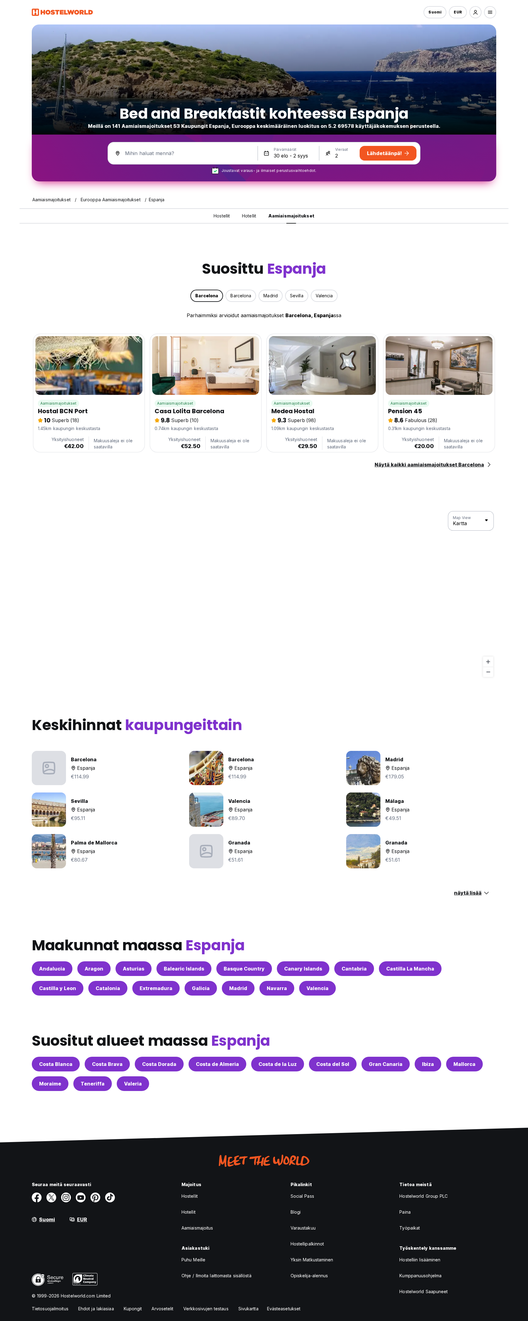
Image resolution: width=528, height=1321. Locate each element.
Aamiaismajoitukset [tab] (291, 215)
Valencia (317, 988)
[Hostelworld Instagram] (66, 1197)
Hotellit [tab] (249, 215)
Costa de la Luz (277, 1064)
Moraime (50, 1084)
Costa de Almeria (217, 1064)
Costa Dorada (159, 1064)
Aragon (94, 969)
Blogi (296, 1212)
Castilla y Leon (57, 988)
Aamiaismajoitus (197, 1227)
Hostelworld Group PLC (423, 1196)
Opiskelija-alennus (309, 1275)
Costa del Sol (332, 1064)
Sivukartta (248, 1308)
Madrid (238, 988)
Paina (405, 1212)
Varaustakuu (303, 1227)
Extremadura (156, 988)
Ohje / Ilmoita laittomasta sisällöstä (216, 1275)
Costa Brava (107, 1064)
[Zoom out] (488, 672)
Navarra (277, 988)
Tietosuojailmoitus (50, 1308)
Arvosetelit (162, 1308)
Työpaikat (409, 1227)
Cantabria (354, 969)
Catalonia (108, 988)
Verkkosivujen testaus (206, 1308)
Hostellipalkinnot (307, 1243)
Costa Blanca (55, 1064)
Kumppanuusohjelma (420, 1275)
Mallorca (464, 1064)
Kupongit (133, 1308)
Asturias (133, 969)
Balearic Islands (184, 969)
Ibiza (428, 1064)
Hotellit (189, 1212)
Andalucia (52, 969)
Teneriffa (93, 1084)
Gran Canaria (385, 1064)
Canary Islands (303, 969)
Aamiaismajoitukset (58, 403)
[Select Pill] (475, 12)
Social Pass (302, 1196)
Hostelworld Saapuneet (423, 1291)
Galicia (201, 988)
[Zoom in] (488, 662)
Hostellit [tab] (222, 215)
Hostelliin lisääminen (419, 1259)
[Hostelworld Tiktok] (110, 1197)
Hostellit (190, 1196)
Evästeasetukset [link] (284, 1308)
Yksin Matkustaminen (312, 1259)
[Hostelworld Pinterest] (95, 1197)
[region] (264, 594)
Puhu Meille (193, 1259)
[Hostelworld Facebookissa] (37, 1197)
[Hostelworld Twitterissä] (51, 1197)
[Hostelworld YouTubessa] (81, 1197)
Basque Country (244, 969)
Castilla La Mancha (410, 969)
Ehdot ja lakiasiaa (96, 1308)
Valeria (133, 1084)
